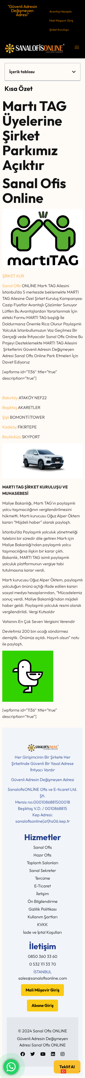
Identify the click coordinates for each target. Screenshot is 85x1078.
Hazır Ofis (42, 855)
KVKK (42, 924)
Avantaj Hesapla (60, 11)
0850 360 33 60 (42, 956)
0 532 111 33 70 (42, 964)
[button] (76, 47)
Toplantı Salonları (42, 862)
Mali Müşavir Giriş (61, 20)
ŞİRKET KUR (13, 276)
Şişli (5, 417)
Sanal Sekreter (42, 870)
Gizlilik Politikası (43, 909)
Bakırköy (10, 397)
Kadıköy (9, 427)
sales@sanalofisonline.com (42, 978)
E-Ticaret (42, 886)
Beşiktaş (9, 407)
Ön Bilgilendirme (43, 901)
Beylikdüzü (11, 436)
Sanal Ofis (11, 285)
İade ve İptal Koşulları (42, 932)
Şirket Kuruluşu (59, 29)
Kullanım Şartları (43, 916)
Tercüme (42, 878)
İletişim (42, 893)
